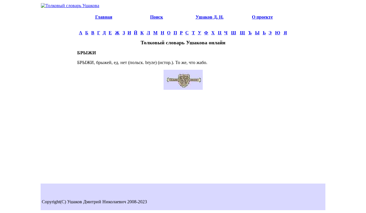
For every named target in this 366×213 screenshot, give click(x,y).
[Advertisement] (59, 96)
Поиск (156, 17)
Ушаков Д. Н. (210, 17)
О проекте (262, 17)
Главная (103, 17)
